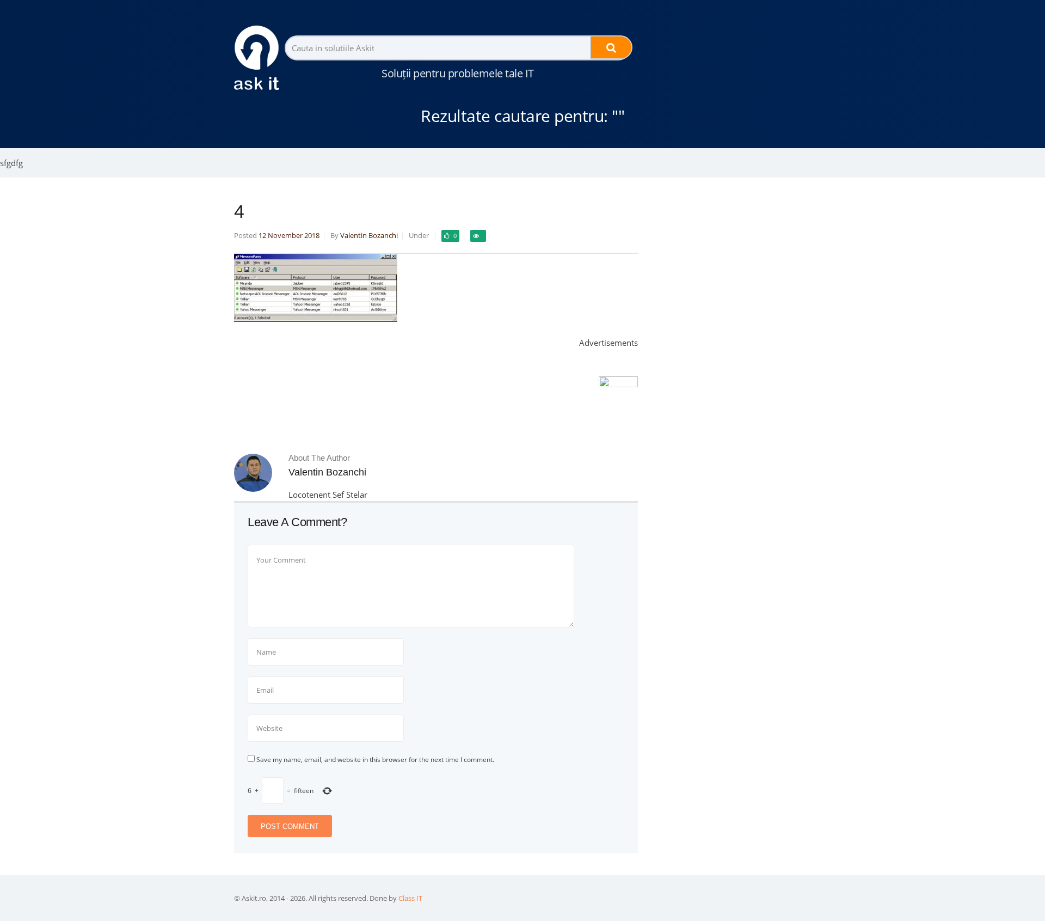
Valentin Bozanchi (369, 235)
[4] (315, 318)
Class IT (410, 898)
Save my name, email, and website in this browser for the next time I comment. (375, 759)
